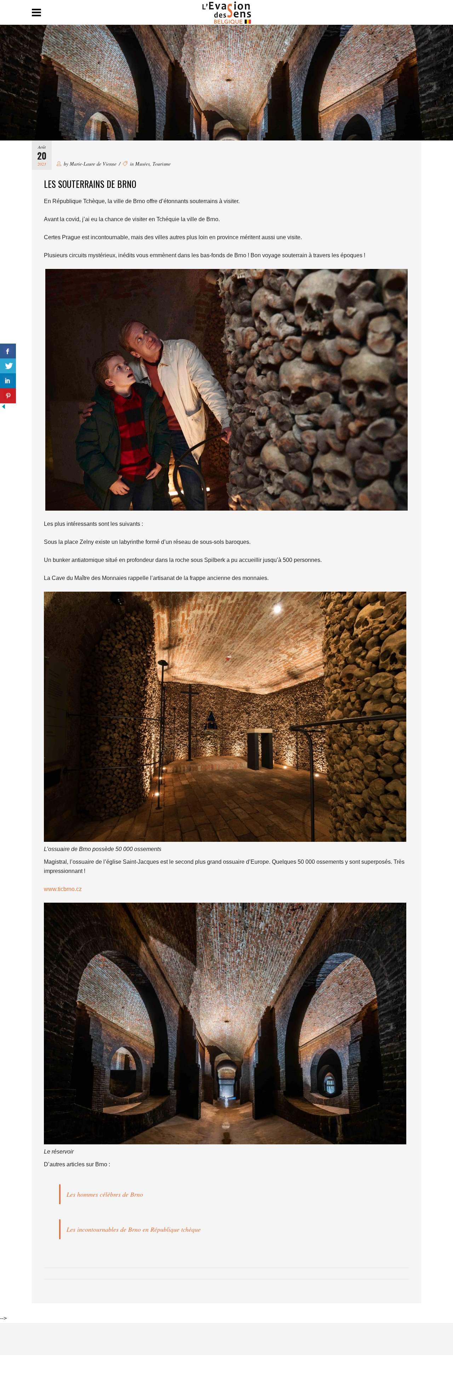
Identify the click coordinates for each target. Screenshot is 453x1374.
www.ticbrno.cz (63, 889)
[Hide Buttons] (3, 408)
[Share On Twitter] (8, 366)
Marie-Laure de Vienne (93, 163)
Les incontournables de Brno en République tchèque (134, 1229)
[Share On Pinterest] (8, 395)
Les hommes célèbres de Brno (105, 1194)
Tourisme (162, 163)
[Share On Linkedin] (8, 381)
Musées (142, 163)
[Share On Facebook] (8, 351)
